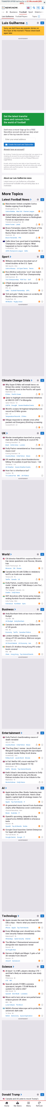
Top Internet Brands (26, 654)
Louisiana (24, 994)
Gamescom (16, 961)
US (19, 579)
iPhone (8, 928)
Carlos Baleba (10, 211)
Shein (7, 654)
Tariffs (8, 579)
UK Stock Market (11, 643)
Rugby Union (18, 302)
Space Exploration (26, 1016)
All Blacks (9, 302)
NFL (11, 980)
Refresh (39, 1106)
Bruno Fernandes (11, 238)
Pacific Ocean (16, 394)
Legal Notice (8, 160)
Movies (27, 758)
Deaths (8, 592)
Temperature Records (13, 416)
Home (6, 1106)
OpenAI (8, 826)
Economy (9, 632)
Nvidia (25, 826)
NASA (8, 1016)
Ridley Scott (10, 758)
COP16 (8, 405)
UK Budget (9, 621)
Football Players (21, 16)
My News (18, 1106)
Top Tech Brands (16, 802)
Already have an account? (14, 149)
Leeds (18, 224)
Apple (8, 802)
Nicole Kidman (10, 782)
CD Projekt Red (11, 950)
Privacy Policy (31, 158)
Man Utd (19, 211)
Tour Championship (12, 279)
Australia (14, 813)
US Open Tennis (22, 268)
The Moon (19, 1005)
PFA (20, 238)
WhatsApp (9, 939)
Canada (14, 579)
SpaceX (8, 994)
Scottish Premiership (18, 290)
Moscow (9, 568)
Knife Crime (14, 445)
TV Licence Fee (11, 475)
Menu (28, 1106)
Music (28, 456)
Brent (7, 445)
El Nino (8, 394)
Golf (29, 279)
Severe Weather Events (26, 405)
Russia (19, 568)
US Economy (22, 643)
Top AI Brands (17, 826)
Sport (30, 12)
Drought (14, 405)
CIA (14, 568)
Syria (23, 604)
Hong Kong (15, 654)
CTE (7, 980)
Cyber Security (19, 939)
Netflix (8, 769)
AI (7, 12)
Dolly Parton (21, 456)
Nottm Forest (10, 224)
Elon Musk (15, 994)
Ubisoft (8, 961)
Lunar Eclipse (10, 1005)
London (22, 445)
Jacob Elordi (19, 758)
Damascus (9, 604)
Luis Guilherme (8, 16)
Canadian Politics (25, 632)
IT (24, 802)
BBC (18, 475)
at (21, 2)
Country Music (10, 456)
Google (19, 837)
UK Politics (25, 475)
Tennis (31, 268)
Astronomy (15, 1016)
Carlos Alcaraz (10, 268)
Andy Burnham (19, 621)
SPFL (28, 290)
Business (13, 12)
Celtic (26, 251)
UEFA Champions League (14, 251)
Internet (27, 939)
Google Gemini (11, 837)
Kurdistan (17, 604)
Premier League (29, 211)
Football (23, 12)
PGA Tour (23, 279)
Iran (30, 643)
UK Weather (10, 467)
